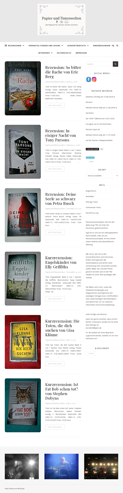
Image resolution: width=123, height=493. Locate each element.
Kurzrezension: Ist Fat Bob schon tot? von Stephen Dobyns (61, 391)
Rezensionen (14, 45)
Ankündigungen (101, 45)
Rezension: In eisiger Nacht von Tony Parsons (60, 135)
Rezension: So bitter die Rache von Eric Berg (63, 72)
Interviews (44, 53)
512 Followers (90, 157)
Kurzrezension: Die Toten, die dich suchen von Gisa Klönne (62, 327)
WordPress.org (92, 213)
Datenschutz (64, 53)
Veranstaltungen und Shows (44, 45)
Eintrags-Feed (92, 202)
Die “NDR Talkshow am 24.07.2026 (100, 118)
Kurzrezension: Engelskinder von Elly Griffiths (60, 262)
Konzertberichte (77, 45)
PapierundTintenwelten (55, 81)
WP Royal (20, 488)
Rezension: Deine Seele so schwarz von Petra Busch (60, 199)
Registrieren (91, 191)
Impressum (81, 53)
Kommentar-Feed (93, 207)
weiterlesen (55, 105)
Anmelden (90, 196)
